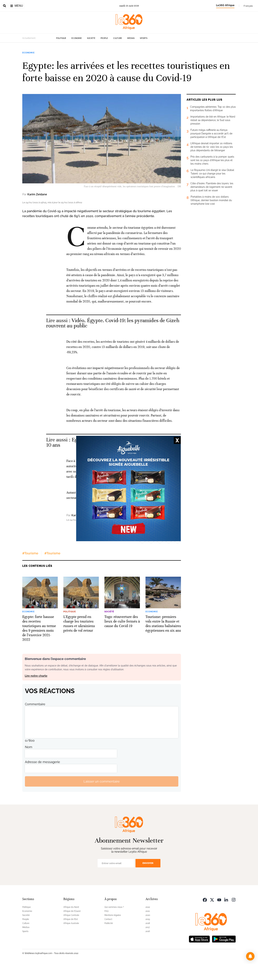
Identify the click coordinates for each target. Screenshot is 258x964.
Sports (143, 38)
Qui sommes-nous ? (114, 907)
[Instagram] (233, 899)
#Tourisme (30, 553)
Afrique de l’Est (70, 919)
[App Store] (199, 938)
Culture (117, 38)
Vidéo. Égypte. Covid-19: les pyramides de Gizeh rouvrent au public (112, 323)
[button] (250, 956)
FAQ (106, 911)
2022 (147, 907)
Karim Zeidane (37, 194)
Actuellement (28, 38)
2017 (147, 927)
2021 (147, 911)
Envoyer (148, 863)
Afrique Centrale (71, 915)
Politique (61, 38)
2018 (147, 923)
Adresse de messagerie (42, 762)
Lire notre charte (36, 676)
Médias (131, 38)
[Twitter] (212, 899)
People (104, 38)
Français (248, 5)
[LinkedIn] (226, 899)
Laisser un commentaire (102, 781)
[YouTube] (219, 899)
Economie (76, 38)
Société (91, 38)
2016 (147, 931)
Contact (108, 919)
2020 (147, 915)
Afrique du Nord (71, 907)
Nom (28, 747)
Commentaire (35, 704)
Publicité (108, 923)
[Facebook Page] (205, 899)
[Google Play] (224, 938)
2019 (147, 919)
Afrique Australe (71, 923)
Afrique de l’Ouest (72, 911)
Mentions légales (112, 915)
